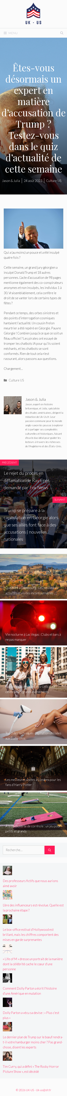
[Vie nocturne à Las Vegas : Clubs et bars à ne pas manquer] (33, 643)
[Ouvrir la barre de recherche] (62, 33)
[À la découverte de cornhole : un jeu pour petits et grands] (33, 835)
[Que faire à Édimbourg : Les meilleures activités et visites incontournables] (33, 596)
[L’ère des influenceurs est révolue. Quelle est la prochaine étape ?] (7, 897)
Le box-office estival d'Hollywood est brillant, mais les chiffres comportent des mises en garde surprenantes (31, 935)
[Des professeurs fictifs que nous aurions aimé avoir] (7, 873)
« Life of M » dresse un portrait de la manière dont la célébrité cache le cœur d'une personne (33, 964)
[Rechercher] (49, 850)
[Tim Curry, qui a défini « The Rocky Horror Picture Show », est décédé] (7, 1058)
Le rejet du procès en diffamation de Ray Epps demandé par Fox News (27, 480)
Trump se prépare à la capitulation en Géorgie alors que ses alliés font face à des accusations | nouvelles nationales (31, 525)
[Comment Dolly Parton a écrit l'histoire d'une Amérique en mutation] (7, 980)
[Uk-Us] (33, 14)
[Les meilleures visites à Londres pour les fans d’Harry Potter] (33, 788)
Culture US (16, 380)
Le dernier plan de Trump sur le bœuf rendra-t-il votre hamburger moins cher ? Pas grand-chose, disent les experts (33, 1042)
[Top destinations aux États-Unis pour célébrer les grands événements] (33, 695)
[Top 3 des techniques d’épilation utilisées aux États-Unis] (33, 742)
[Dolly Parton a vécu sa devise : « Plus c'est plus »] (7, 1004)
